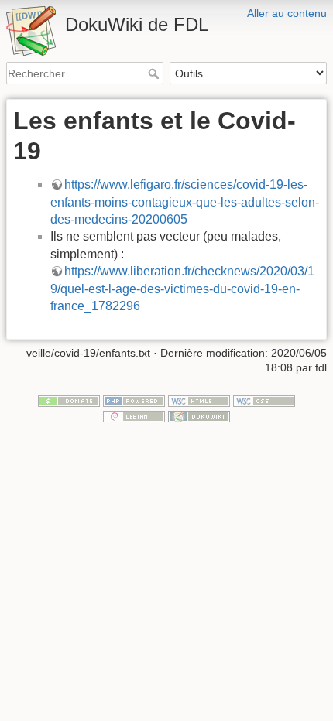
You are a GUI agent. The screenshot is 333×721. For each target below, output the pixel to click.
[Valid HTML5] (199, 400)
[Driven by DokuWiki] (199, 415)
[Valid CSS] (264, 400)
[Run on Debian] (134, 415)
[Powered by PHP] (134, 400)
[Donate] (69, 400)
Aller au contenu (287, 13)
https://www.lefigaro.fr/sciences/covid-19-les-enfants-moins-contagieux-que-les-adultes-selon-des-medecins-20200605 (184, 202)
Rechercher (155, 73)
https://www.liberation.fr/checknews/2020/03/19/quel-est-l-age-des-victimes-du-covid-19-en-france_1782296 (182, 289)
